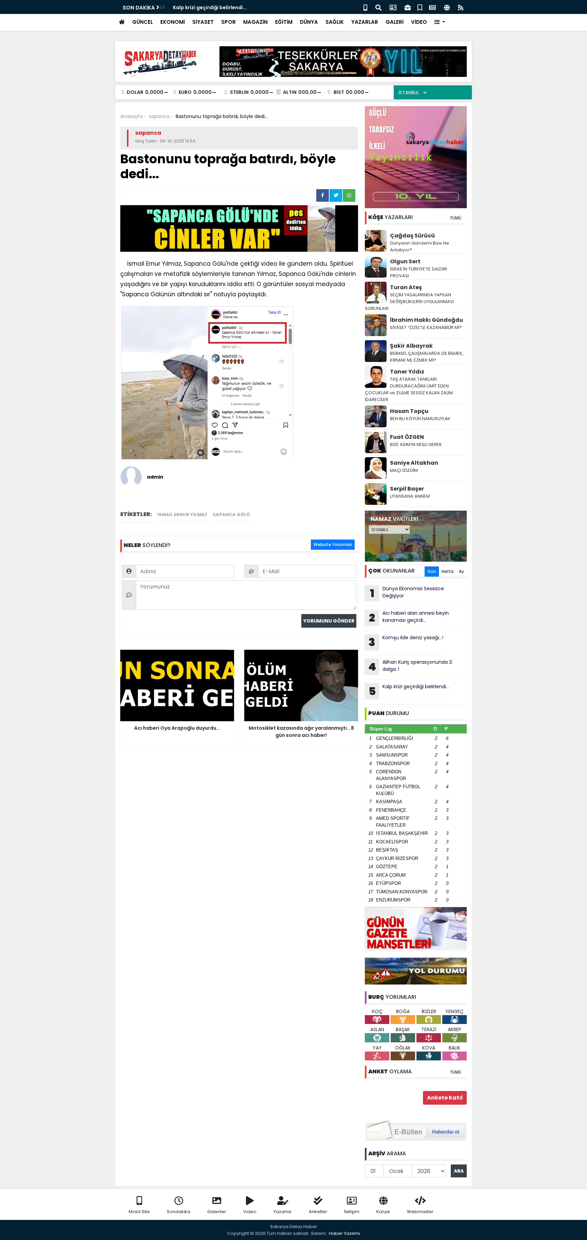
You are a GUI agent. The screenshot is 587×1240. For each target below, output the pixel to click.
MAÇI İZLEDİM (404, 470)
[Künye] (447, 7)
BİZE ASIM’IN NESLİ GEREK (416, 444)
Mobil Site (139, 1211)
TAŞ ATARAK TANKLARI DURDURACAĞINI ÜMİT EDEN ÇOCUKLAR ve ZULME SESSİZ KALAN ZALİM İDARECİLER (409, 389)
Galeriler (216, 1211)
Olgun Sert (405, 261)
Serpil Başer (407, 489)
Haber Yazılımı (344, 1233)
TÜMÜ (455, 218)
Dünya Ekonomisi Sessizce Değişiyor (407, 593)
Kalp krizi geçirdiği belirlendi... (210, 7)
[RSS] (461, 7)
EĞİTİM (283, 22)
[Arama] (378, 7)
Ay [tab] (461, 571)
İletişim (351, 1211)
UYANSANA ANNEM (410, 496)
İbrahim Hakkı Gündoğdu (426, 320)
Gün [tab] (431, 571)
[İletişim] (393, 7)
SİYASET (203, 22)
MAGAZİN (255, 22)
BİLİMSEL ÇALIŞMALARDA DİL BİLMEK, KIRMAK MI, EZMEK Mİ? (426, 356)
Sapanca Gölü (231, 514)
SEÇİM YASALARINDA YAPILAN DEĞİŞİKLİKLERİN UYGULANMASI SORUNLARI (409, 302)
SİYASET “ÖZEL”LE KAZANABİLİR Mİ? (426, 327)
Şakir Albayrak (411, 346)
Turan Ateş (406, 287)
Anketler (318, 1211)
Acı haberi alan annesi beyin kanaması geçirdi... (409, 617)
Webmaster (420, 1211)
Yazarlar (282, 1211)
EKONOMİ (172, 22)
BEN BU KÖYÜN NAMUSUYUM (420, 418)
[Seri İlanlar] (420, 7)
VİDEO (419, 22)
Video (249, 1211)
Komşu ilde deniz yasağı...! (406, 642)
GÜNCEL (142, 22)
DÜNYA (309, 22)
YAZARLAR (364, 22)
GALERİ (395, 22)
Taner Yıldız (407, 372)
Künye (383, 1211)
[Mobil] (365, 7)
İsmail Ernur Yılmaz (182, 514)
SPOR (228, 22)
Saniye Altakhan (414, 463)
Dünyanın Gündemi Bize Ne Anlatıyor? (419, 246)
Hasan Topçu (409, 411)
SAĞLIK (334, 22)
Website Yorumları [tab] (333, 544)
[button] (440, 22)
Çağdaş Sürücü (412, 235)
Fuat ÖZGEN (407, 437)
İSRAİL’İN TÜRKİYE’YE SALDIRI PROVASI (418, 272)
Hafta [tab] (447, 571)
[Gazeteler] (432, 7)
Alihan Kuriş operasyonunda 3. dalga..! (410, 666)
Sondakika (178, 1211)
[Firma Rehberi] (407, 7)
